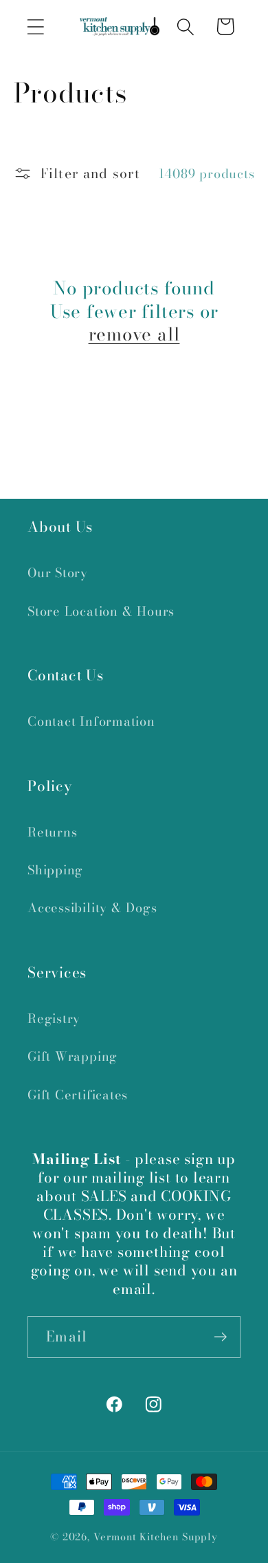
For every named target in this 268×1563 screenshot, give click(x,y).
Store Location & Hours (101, 611)
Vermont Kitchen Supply (155, 1536)
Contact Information (91, 721)
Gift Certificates (77, 1095)
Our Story (57, 572)
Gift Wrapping (72, 1056)
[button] (35, 26)
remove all (134, 334)
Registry (53, 1018)
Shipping (55, 870)
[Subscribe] (220, 1337)
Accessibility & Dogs (92, 907)
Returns (52, 832)
